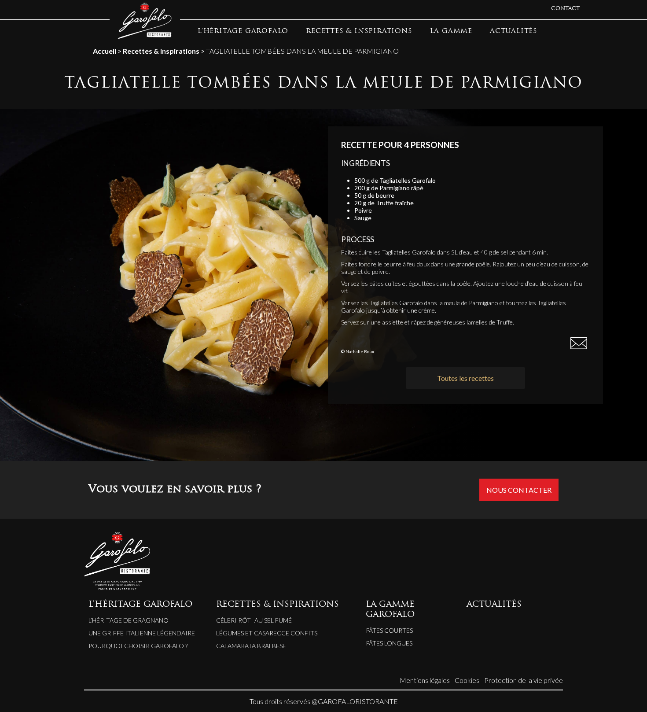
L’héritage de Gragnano (128, 620)
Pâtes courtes (389, 630)
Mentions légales (425, 680)
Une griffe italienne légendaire (141, 633)
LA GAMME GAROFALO (390, 610)
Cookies (467, 680)
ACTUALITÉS (513, 31)
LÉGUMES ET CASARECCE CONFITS (266, 633)
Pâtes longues (389, 643)
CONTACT (565, 8)
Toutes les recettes (465, 378)
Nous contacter (518, 490)
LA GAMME (451, 31)
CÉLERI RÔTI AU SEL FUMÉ (254, 620)
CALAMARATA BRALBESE (251, 645)
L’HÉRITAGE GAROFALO (243, 31)
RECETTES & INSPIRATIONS (359, 31)
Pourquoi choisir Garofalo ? (137, 645)
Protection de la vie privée (523, 680)
